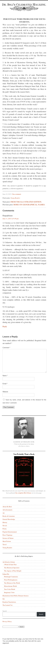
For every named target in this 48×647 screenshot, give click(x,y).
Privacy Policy (7, 621)
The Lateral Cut (7, 605)
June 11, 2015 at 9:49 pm (11, 219)
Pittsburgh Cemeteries (11, 577)
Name (5, 375)
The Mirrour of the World (12, 583)
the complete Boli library (23, 493)
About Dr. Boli (7, 507)
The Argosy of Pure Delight (12, 571)
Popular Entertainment (10, 532)
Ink (4, 599)
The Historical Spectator (11, 568)
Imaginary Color (9, 592)
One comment (16, 194)
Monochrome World (10, 586)
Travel (5, 544)
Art (4, 513)
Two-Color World (9, 589)
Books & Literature (9, 516)
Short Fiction (7, 541)
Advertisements (7, 510)
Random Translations (9, 602)
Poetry (5, 529)
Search (5, 611)
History (5, 522)
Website (5, 392)
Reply (5, 326)
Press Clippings (7, 535)
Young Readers (15, 198)
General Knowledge (9, 519)
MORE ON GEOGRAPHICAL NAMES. (29, 204)
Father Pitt (6, 574)
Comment (6, 347)
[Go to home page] (24, 9)
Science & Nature (8, 538)
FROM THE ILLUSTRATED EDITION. (26, 201)
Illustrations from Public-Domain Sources (16, 596)
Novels (5, 525)
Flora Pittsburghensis (10, 580)
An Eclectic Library (9, 562)
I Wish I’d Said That (10, 564)
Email (5, 384)
